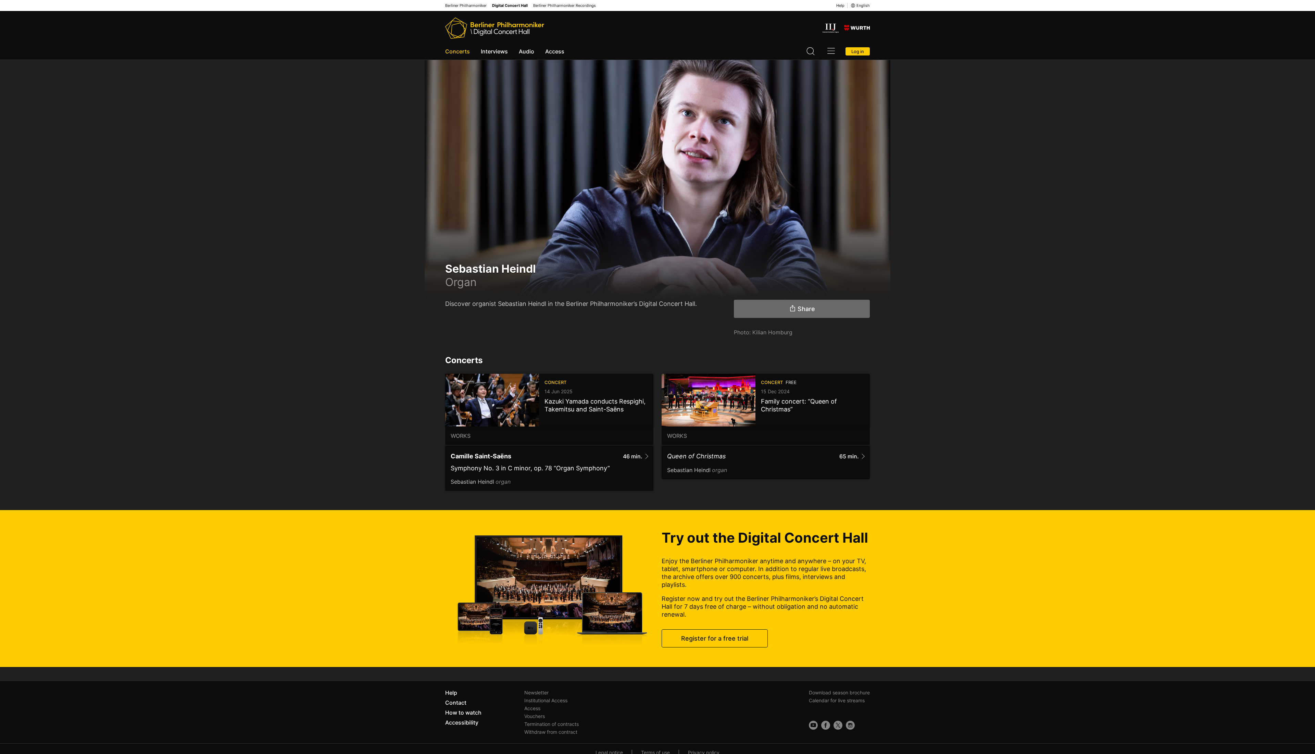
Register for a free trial (714, 638)
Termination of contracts (551, 724)
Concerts (457, 51)
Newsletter (536, 692)
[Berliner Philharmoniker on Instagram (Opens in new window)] (850, 725)
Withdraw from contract (550, 732)
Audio (526, 51)
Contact (455, 702)
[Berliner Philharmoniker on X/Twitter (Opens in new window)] (838, 725)
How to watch (463, 712)
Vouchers (534, 716)
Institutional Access (545, 700)
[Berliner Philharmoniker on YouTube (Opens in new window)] (813, 725)
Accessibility (461, 722)
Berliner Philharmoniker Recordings (564, 5)
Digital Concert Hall (510, 5)
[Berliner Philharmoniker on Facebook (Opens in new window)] (825, 725)
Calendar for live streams (837, 700)
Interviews (494, 51)
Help (840, 5)
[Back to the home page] (494, 28)
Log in (857, 51)
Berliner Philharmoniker (466, 5)
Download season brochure (839, 692)
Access (554, 51)
